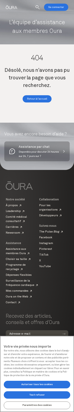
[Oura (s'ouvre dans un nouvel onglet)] (11, 7)
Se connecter (56, 7)
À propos (12, 205)
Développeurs (48, 215)
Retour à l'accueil (37, 99)
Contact (11, 302)
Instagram (46, 243)
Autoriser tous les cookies (37, 384)
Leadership (13, 211)
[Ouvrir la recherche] (37, 7)
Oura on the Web (17, 296)
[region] (37, 374)
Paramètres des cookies (37, 405)
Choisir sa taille (16, 259)
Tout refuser (37, 395)
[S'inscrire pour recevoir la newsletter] (64, 334)
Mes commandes (17, 291)
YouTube (45, 266)
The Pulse (49, 231)
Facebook (45, 237)
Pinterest (45, 249)
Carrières (12, 227)
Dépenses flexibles (19, 275)
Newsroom (13, 232)
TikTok (43, 254)
